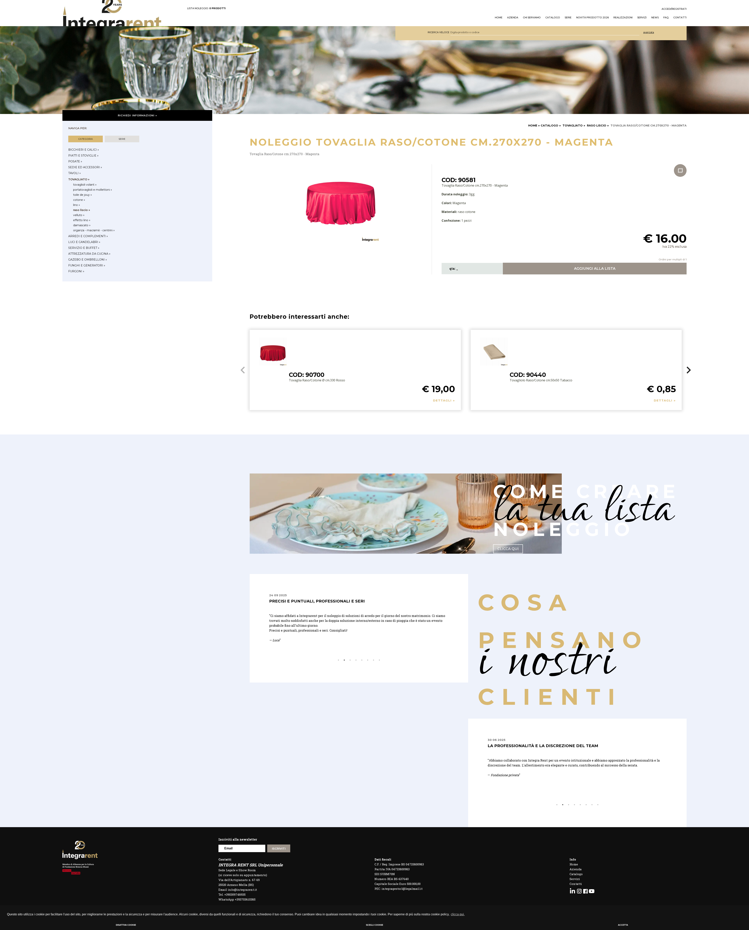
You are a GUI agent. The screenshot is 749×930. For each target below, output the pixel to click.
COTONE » (79, 199)
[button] (688, 370)
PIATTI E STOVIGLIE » (83, 155)
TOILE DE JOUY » (82, 194)
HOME (498, 17)
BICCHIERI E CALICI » (83, 149)
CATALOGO (549, 125)
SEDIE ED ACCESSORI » (85, 167)
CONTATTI (680, 17)
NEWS (655, 17)
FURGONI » (76, 271)
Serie (568, 17)
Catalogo (552, 17)
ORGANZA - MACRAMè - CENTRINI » (94, 230)
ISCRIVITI (279, 848)
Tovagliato (573, 125)
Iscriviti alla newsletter (237, 839)
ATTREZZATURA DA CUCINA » (89, 253)
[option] (359, 620)
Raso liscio (596, 125)
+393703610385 (245, 899)
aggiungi (594, 268)
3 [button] (350, 660)
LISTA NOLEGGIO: (206, 8)
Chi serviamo (532, 17)
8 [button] (379, 660)
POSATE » (75, 161)
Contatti (576, 884)
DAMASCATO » (82, 225)
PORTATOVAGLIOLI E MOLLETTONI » (92, 189)
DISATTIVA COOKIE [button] (126, 925)
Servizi (575, 879)
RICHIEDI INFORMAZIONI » (137, 115)
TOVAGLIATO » (78, 179)
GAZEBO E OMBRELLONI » (87, 259)
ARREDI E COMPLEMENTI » (88, 236)
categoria (85, 138)
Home (574, 864)
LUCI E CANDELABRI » (84, 242)
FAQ (666, 17)
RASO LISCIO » (81, 210)
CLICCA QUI (508, 549)
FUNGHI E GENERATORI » (86, 265)
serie (122, 138)
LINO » (76, 204)
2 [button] (344, 660)
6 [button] (368, 660)
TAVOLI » (74, 173)
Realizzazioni (623, 17)
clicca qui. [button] (458, 914)
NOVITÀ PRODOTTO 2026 (592, 17)
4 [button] (356, 660)
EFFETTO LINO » (81, 220)
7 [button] (373, 660)
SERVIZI (642, 17)
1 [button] (338, 660)
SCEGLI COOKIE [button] (374, 925)
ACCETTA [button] (623, 925)
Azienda (512, 17)
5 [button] (362, 660)
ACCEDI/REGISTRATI (674, 9)
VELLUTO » (78, 215)
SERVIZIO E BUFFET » (83, 247)
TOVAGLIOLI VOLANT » (85, 184)
